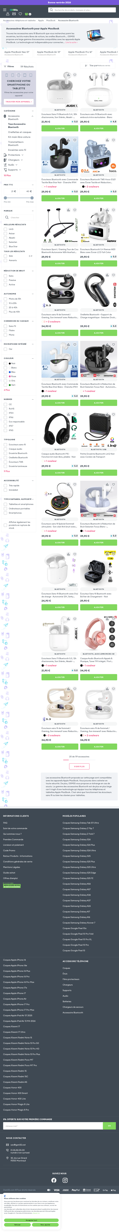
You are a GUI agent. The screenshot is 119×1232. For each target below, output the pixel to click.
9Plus (7, 471)
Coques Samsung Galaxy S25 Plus (79, 861)
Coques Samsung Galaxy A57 (77, 889)
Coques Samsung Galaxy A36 (77, 895)
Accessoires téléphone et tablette (19, 20)
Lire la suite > (71, 42)
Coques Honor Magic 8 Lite (16, 1104)
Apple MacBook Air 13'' (49, 53)
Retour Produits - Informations (17, 856)
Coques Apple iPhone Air (14, 999)
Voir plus (79, 766)
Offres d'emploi (10, 878)
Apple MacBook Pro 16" (80, 53)
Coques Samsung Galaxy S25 (77, 856)
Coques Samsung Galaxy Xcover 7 (79, 922)
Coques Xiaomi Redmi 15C (15, 1076)
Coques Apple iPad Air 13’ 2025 (17, 1015)
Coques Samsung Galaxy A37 (77, 900)
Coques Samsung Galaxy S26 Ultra (79, 850)
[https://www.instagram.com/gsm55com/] (65, 1180)
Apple (41, 20)
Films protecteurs (71, 979)
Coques (66, 968)
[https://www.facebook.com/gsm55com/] (53, 1180)
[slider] (5, 197)
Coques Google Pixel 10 (74, 950)
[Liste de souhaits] (20, 14)
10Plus (7, 175)
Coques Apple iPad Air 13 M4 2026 (19, 1021)
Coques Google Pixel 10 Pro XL (77, 939)
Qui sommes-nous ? (12, 834)
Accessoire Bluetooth (68, 20)
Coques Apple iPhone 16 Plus (16, 971)
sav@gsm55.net (18, 1145)
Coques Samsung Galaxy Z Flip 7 (78, 828)
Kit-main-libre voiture (19, 137)
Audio (65, 996)
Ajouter (60, 128)
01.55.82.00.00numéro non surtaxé (20, 1151)
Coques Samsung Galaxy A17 (76, 911)
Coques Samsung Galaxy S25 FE (78, 878)
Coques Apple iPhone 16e (15, 965)
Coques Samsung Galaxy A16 (76, 917)
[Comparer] (68, 74)
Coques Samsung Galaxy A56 (77, 884)
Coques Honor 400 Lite (14, 1098)
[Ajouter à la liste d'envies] (74, 74)
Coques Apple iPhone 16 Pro (16, 976)
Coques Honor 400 (12, 1087)
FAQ (5, 823)
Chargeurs (68, 985)
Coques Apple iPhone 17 (14, 993)
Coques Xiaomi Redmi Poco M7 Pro (20, 1065)
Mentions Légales (11, 867)
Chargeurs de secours (73, 1007)
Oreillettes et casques (19, 132)
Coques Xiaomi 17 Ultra (14, 1032)
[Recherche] (51, 9)
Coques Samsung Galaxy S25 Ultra (79, 867)
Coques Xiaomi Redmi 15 (14, 1071)
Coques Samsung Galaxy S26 (77, 839)
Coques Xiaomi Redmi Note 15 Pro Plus (21, 1054)
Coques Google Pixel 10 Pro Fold (78, 934)
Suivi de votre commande (15, 828)
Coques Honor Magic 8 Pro (16, 1110)
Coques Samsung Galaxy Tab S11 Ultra (81, 823)
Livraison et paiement (13, 845)
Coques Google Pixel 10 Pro (76, 945)
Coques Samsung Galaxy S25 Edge (79, 872)
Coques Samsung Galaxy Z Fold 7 (78, 834)
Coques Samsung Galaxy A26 (77, 906)
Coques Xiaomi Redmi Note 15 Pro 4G (21, 1048)
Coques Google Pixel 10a (74, 928)
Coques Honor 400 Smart (15, 1093)
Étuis (65, 973)
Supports (67, 990)
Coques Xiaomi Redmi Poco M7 (18, 1060)
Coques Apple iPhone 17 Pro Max (18, 1010)
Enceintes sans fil (17, 150)
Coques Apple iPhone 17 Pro (16, 1004)
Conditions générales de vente (17, 861)
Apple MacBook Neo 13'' (16, 53)
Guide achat (9, 872)
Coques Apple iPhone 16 (14, 960)
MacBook (50, 20)
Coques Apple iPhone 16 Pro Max (18, 982)
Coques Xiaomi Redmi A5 (15, 1082)
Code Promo (9, 850)
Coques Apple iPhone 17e (15, 987)
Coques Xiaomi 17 (11, 1026)
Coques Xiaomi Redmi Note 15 (17, 1037)
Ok (109, 1126)
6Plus (7, 390)
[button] (59, 186)
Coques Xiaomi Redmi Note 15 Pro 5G (21, 1043)
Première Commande (13, 839)
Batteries (67, 1001)
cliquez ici (36, 1213)
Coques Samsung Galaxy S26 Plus (79, 845)
